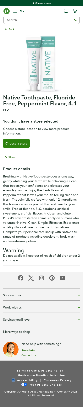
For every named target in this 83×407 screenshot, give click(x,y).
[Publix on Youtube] (62, 280)
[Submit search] (75, 20)
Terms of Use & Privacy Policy (40, 370)
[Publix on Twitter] (31, 280)
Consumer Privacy (58, 380)
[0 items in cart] (75, 11)
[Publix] (6, 12)
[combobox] (39, 20)
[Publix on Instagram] (41, 280)
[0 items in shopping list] (65, 11)
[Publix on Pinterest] (52, 280)
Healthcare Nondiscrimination (41, 375)
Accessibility (27, 380)
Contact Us (28, 355)
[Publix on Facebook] (21, 280)
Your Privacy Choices (45, 384)
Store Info (28, 350)
